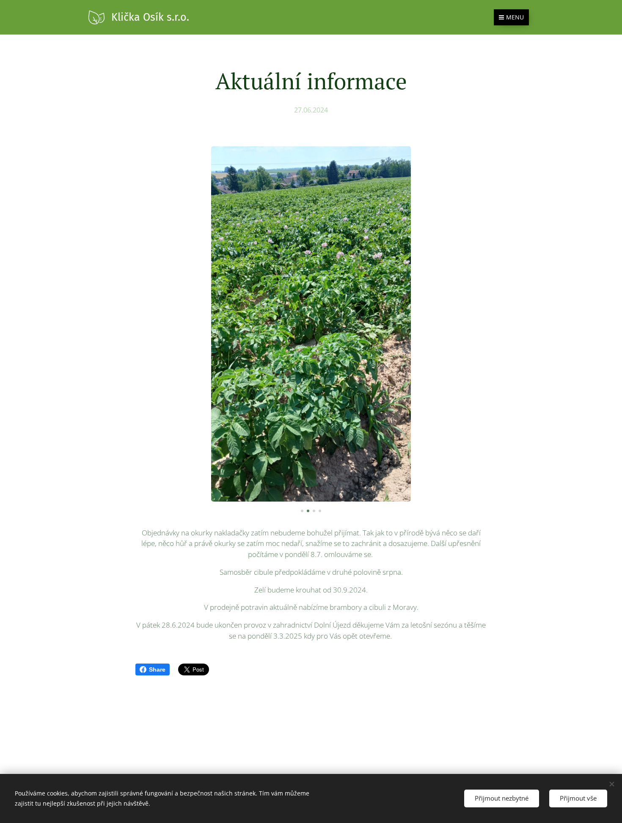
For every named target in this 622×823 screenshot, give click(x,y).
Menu (515, 17)
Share (157, 669)
